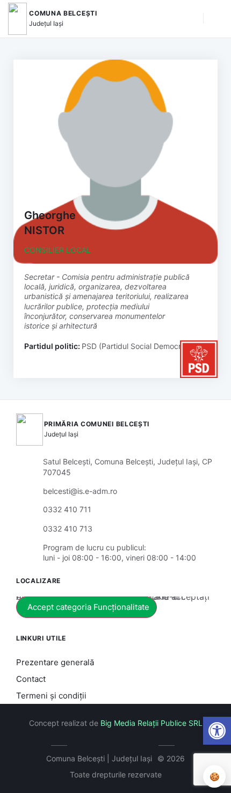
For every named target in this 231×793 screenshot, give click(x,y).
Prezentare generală (55, 662)
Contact (31, 679)
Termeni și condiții (51, 695)
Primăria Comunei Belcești (97, 424)
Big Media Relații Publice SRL (151, 722)
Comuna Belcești (63, 13)
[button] (189, 18)
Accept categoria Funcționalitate (88, 607)
